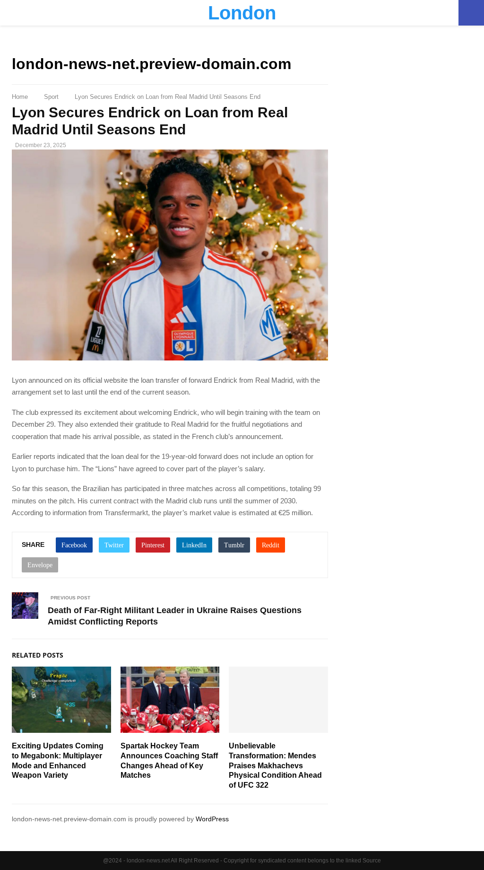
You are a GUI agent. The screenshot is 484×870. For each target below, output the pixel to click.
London (242, 12)
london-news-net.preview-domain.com (151, 63)
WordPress (212, 819)
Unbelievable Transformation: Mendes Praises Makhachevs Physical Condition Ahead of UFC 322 (275, 765)
